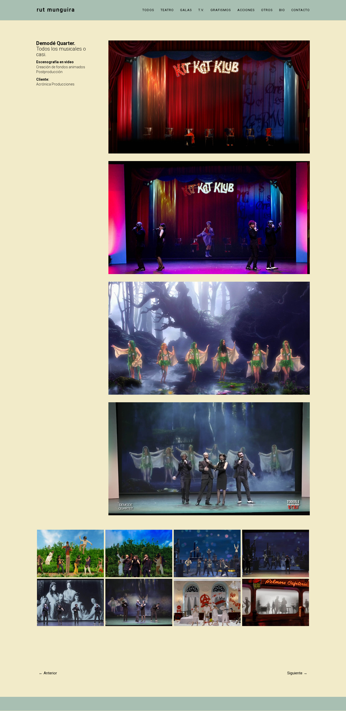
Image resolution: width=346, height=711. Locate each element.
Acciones (246, 10)
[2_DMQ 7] (70, 626)
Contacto (300, 10)
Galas (186, 10)
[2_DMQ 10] (207, 577)
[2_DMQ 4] (138, 626)
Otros (267, 10)
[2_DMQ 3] (207, 626)
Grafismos (220, 10)
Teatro (167, 10)
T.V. (201, 10)
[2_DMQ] (275, 626)
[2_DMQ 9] (275, 577)
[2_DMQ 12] (70, 577)
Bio (282, 10)
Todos (148, 10)
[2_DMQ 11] (138, 577)
